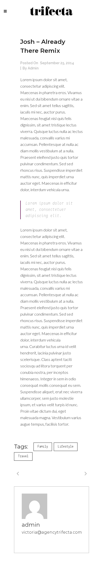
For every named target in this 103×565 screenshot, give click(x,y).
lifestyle (66, 447)
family (43, 447)
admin (33, 68)
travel (23, 456)
